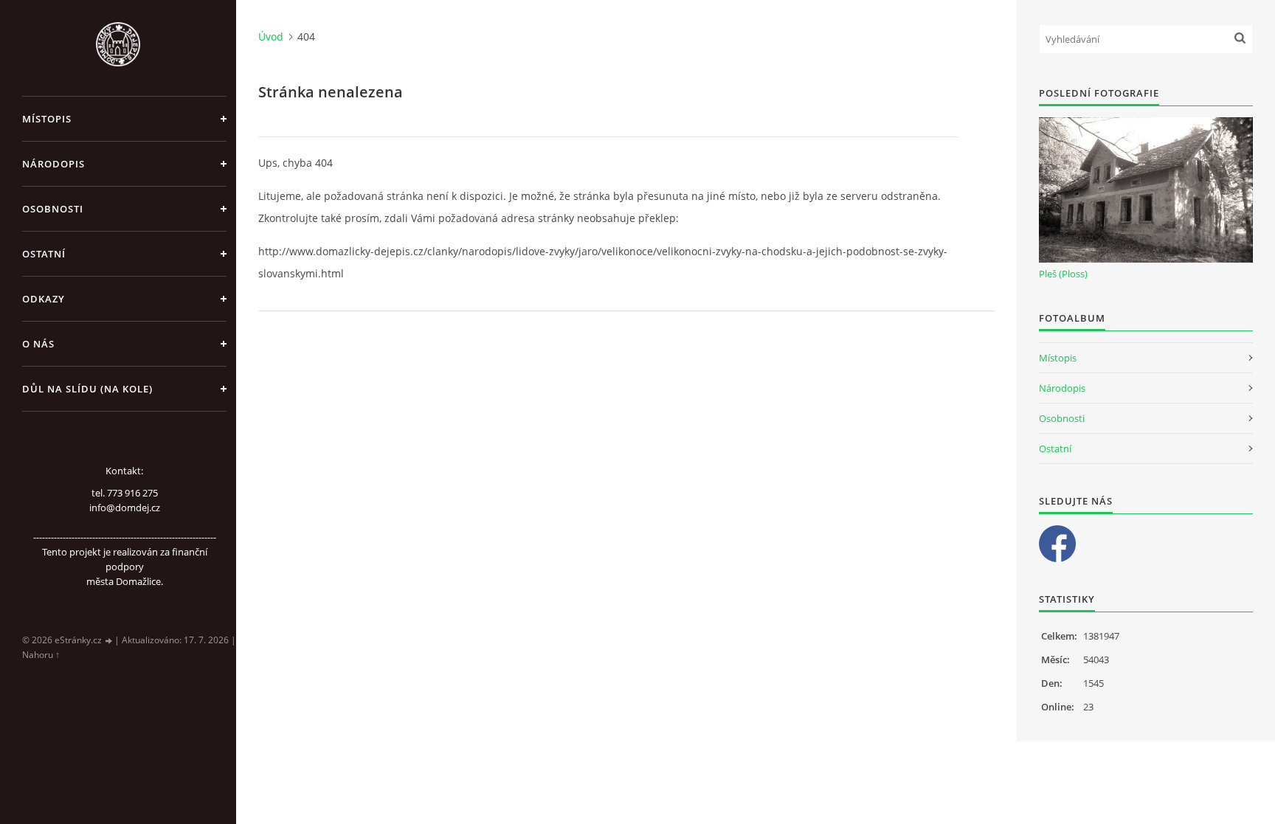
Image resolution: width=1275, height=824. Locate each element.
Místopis (47, 118)
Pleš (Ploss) (1063, 273)
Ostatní (44, 253)
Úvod (270, 37)
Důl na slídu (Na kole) (87, 388)
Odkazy (43, 298)
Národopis (53, 163)
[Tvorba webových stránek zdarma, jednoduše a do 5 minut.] (109, 641)
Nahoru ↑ (41, 654)
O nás (38, 343)
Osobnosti (52, 208)
